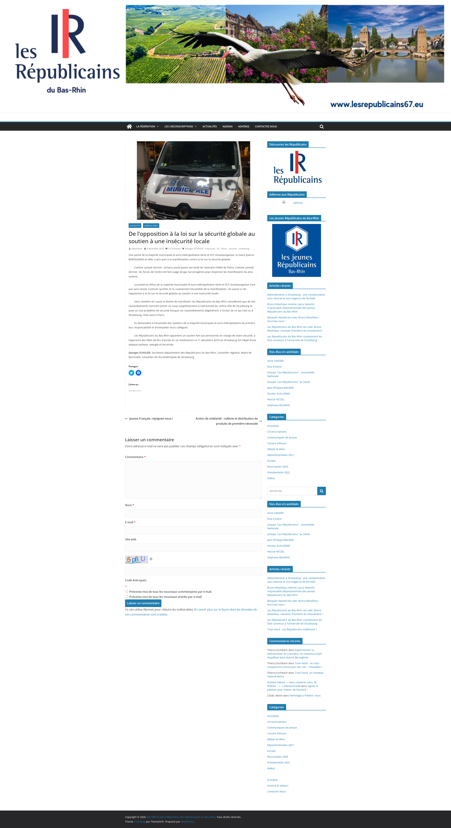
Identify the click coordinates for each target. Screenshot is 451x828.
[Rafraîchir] (151, 558)
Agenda (228, 126)
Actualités (210, 126)
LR (218, 248)
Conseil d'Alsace (276, 443)
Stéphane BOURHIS (278, 405)
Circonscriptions (276, 431)
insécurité (210, 248)
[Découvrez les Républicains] (296, 168)
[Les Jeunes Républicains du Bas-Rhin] (296, 250)
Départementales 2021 (280, 455)
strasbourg (244, 248)
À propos (272, 779)
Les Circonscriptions (179, 126)
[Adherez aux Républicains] (296, 205)
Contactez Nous (266, 126)
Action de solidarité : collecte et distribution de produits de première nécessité (227, 421)
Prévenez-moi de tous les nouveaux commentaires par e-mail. (170, 592)
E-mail (130, 522)
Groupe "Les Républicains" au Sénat (288, 382)
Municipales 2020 (277, 466)
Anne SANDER (275, 360)
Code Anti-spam (135, 580)
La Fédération (145, 126)
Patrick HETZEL (276, 399)
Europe (271, 460)
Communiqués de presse (282, 437)
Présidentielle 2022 (278, 472)
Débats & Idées (151, 225)
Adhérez (243, 126)
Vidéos (271, 478)
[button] (157, 126)
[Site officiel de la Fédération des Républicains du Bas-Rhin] (225, 2)
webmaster (137, 248)
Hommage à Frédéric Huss (305, 695)
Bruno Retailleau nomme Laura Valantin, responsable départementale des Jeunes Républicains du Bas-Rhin (291, 307)
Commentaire (135, 457)
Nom (129, 505)
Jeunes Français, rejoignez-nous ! (151, 418)
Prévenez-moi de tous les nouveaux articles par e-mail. (165, 597)
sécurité (233, 248)
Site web (130, 539)
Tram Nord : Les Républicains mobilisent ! (292, 629)
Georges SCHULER (194, 248)
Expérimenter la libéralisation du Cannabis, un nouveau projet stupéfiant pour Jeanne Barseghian (294, 653)
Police (224, 248)
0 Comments (174, 248)
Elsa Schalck (274, 366)
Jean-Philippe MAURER (280, 387)
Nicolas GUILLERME (278, 393)
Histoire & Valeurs (277, 785)
